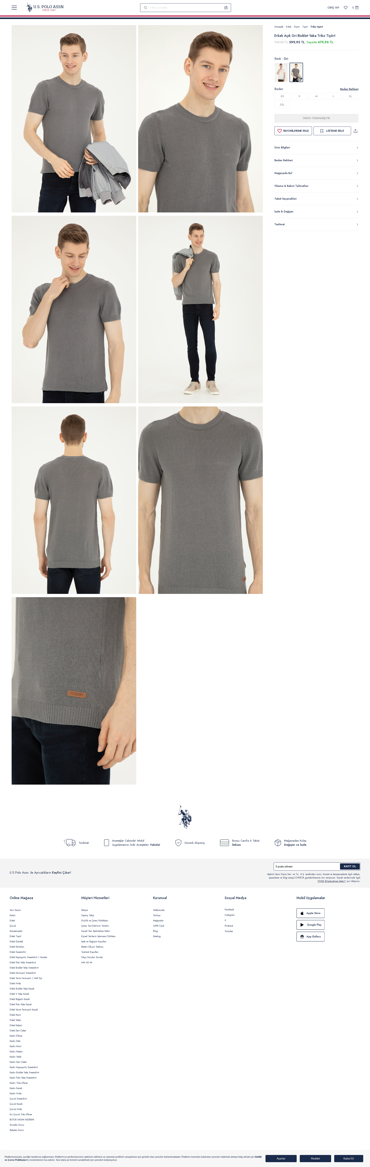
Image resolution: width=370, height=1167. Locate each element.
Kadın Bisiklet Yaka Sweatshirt (24, 1072)
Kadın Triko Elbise (19, 1083)
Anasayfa (278, 27)
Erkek (288, 27)
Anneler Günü (17, 1125)
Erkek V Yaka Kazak (19, 994)
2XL (282, 105)
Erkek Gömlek (16, 941)
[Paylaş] (355, 130)
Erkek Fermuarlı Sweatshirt (23, 973)
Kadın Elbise (16, 1036)
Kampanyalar (16, 931)
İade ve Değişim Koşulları (93, 941)
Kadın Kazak (16, 1088)
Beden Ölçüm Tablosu (92, 947)
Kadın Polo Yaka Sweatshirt (23, 1077)
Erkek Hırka (15, 983)
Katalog (157, 936)
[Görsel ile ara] (226, 7)
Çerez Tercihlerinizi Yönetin (95, 926)
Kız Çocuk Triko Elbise (21, 1114)
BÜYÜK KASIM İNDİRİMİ (22, 1119)
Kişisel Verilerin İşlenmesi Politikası (98, 936)
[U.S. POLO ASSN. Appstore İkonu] (328, 913)
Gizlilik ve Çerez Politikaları (94, 920)
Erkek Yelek (15, 1020)
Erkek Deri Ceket (18, 1030)
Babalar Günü (17, 1130)
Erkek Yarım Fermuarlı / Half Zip (26, 978)
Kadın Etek (15, 1041)
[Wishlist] (346, 7)
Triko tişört (316, 27)
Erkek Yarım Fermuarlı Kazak (24, 1009)
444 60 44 (86, 962)
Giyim (297, 27)
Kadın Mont (15, 1046)
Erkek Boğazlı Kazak (20, 999)
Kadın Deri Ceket (18, 1062)
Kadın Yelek (15, 1057)
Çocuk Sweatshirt (18, 1098)
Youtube (229, 931)
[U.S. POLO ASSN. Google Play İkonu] (328, 925)
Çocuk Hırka (16, 1109)
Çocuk (13, 926)
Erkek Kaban (16, 1025)
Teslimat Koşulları (89, 952)
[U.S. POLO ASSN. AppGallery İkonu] (328, 936)
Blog (155, 931)
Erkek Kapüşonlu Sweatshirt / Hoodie (28, 957)
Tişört (305, 27)
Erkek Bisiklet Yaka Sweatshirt (24, 967)
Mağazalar (158, 920)
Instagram (230, 915)
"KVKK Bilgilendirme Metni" (331, 881)
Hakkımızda (158, 910)
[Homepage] (45, 7)
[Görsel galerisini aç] (74, 119)
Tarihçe (156, 915)
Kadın (12, 915)
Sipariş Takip (87, 915)
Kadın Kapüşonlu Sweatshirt (24, 1067)
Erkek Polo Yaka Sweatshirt (23, 962)
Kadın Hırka (15, 1093)
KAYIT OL (350, 866)
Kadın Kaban (16, 1051)
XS (282, 96)
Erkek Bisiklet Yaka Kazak (22, 988)
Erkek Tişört (15, 936)
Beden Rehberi (349, 89)
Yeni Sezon (15, 910)
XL (350, 96)
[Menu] (14, 7)
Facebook (229, 909)
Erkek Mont (15, 1015)
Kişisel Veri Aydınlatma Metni (95, 931)
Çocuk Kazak (16, 1104)
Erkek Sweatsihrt (18, 952)
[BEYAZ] (281, 72)
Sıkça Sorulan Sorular (92, 957)
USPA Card (158, 926)
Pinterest (229, 926)
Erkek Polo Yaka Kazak (21, 1004)
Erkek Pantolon (17, 947)
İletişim (84, 910)
